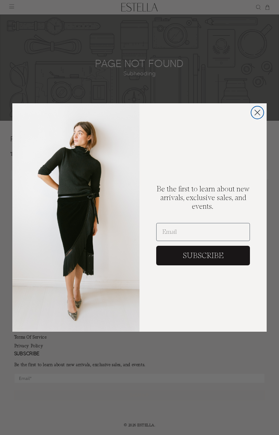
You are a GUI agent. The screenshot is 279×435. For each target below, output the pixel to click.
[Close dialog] (257, 112)
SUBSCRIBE (203, 255)
